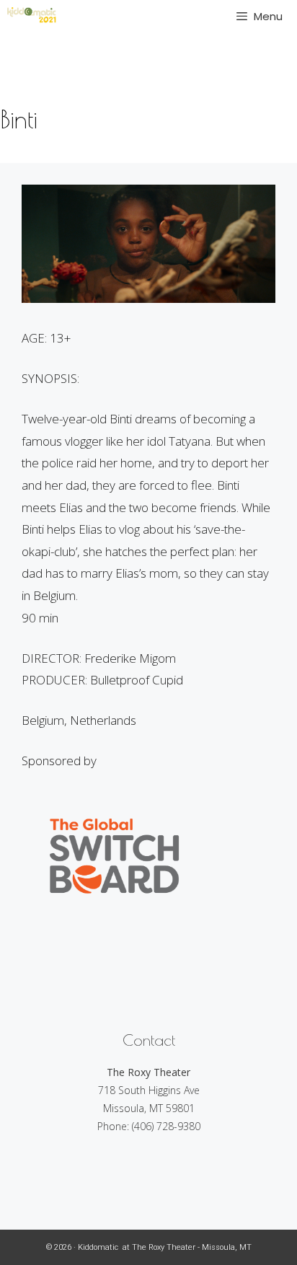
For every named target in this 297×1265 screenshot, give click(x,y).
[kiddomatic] (31, 16)
